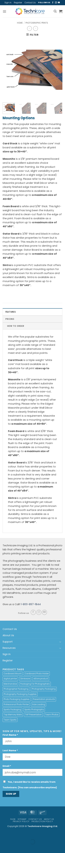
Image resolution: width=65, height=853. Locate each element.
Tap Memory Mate (13, 714)
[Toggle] (60, 642)
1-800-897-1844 (31, 604)
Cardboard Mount (12, 673)
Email (7, 766)
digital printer (10, 678)
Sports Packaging (12, 709)
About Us (8, 635)
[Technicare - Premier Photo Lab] (30, 11)
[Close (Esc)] (31, 834)
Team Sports (10, 719)
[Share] (22, 834)
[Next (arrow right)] (12, 847)
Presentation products (44, 699)
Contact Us (30, 2)
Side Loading (38, 704)
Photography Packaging (44, 689)
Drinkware (25, 678)
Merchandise (10, 683)
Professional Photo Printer (16, 704)
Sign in (8, 2)
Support (8, 641)
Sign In (7, 654)
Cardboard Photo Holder (37, 673)
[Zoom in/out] (3, 834)
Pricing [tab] (9, 319)
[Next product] (29, 28)
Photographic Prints (36, 22)
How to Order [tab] (15, 326)
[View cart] (60, 11)
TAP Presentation (33, 714)
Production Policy (42, 821)
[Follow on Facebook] (53, 3)
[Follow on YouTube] (59, 3)
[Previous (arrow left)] (3, 847)
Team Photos (51, 714)
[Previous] (8, 70)
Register (18, 2)
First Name (10, 735)
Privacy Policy (21, 821)
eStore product (40, 678)
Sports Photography (34, 709)
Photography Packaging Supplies (20, 694)
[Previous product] (35, 28)
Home (20, 22)
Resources (9, 648)
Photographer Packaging (16, 689)
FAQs (13, 819)
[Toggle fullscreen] (12, 834)
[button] (4, 11)
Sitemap (22, 819)
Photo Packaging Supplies (16, 699)
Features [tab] (10, 312)
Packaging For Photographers (35, 683)
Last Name (10, 750)
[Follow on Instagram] (56, 3)
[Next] (57, 70)
